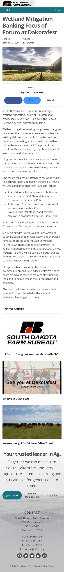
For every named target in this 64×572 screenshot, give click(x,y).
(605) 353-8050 (32, 540)
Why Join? (51, 495)
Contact (32, 512)
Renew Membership (32, 495)
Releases (38, 92)
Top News (25, 92)
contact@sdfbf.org (32, 549)
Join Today (12, 495)
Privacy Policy (48, 566)
